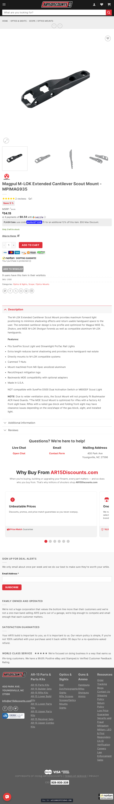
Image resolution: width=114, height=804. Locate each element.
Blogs (100, 687)
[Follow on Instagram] (10, 708)
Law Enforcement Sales (104, 756)
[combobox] (54, 12)
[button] (105, 797)
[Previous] (8, 90)
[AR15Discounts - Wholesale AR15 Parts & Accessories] (57, 4)
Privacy (94, 776)
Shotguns (83, 692)
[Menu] (4, 4)
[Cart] (109, 4)
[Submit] (109, 12)
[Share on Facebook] (10, 290)
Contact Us (103, 691)
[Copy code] (43, 222)
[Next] (106, 90)
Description (15, 309)
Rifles (81, 688)
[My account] (94, 4)
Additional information (21, 422)
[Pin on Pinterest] (26, 290)
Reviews (13, 430)
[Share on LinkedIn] (31, 290)
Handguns (84, 684)
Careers (101, 748)
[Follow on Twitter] (15, 708)
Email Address (10, 573)
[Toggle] (5, 309)
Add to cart (30, 245)
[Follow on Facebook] (5, 708)
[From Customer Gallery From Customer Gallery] (57, 89)
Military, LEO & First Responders (104, 733)
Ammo (82, 696)
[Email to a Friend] (21, 290)
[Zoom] (6, 141)
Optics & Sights (19, 21)
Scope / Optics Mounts (41, 21)
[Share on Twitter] (15, 290)
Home (5, 21)
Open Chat (19, 453)
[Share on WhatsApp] (5, 290)
